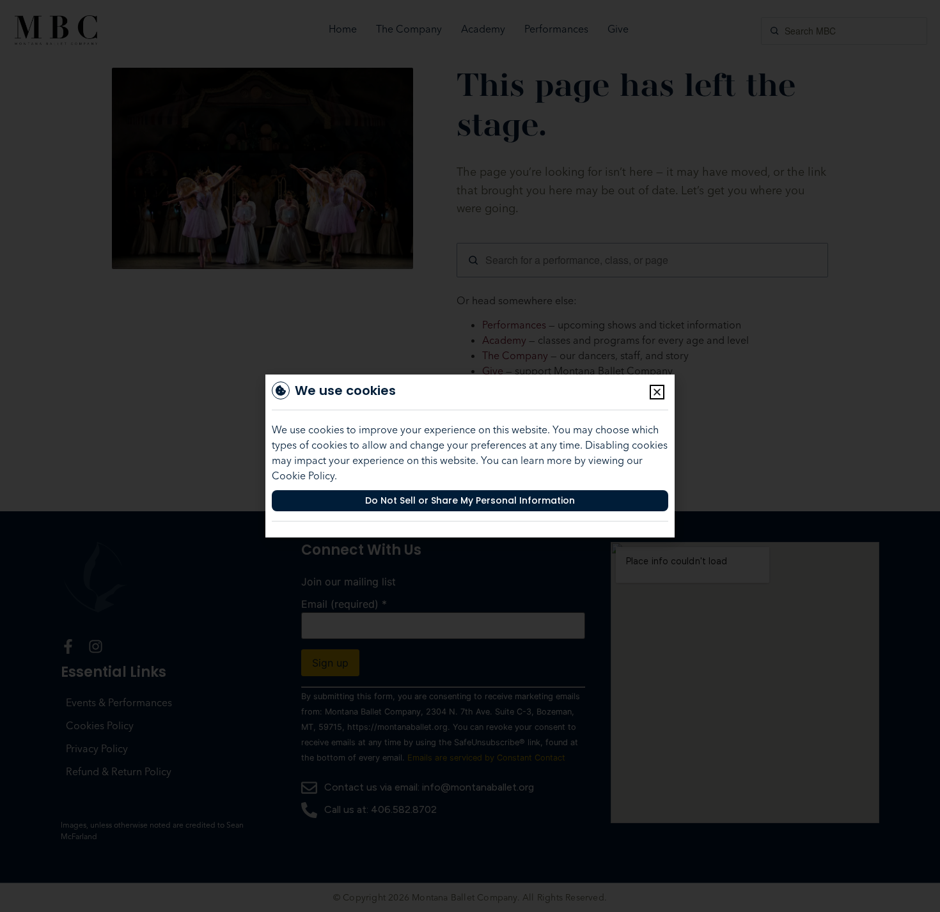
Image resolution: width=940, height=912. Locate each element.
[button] (657, 392)
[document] (470, 456)
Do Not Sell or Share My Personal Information (470, 500)
